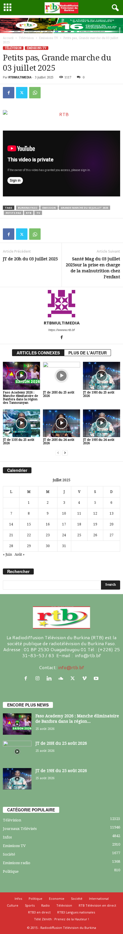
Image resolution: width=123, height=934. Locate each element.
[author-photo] (61, 303)
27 (112, 535)
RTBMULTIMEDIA (19, 77)
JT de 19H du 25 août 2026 (98, 394)
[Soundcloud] (62, 678)
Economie (56, 898)
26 (95, 535)
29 (29, 546)
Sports (30, 905)
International (99, 898)
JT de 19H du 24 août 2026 (98, 441)
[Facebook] (8, 92)
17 (64, 524)
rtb (28, 213)
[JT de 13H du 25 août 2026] (21, 423)
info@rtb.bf (71, 667)
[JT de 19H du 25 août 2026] (101, 375)
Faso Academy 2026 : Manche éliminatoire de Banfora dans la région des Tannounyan (20, 398)
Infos (7, 837)
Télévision (26, 38)
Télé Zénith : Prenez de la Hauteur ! (61, 919)
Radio (45, 905)
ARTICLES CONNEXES (38, 353)
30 (48, 546)
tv (38, 213)
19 (95, 524)
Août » (20, 555)
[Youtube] (97, 678)
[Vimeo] (86, 678)
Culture (12, 905)
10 (64, 513)
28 (11, 546)
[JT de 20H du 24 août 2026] (61, 423)
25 (79, 535)
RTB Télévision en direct (97, 905)
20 (112, 524)
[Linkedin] (50, 678)
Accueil (8, 38)
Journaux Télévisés (20, 829)
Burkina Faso (27, 208)
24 (64, 535)
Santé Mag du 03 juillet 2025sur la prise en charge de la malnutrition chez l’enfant (93, 267)
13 (112, 513)
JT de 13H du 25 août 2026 (18, 441)
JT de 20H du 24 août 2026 (58, 441)
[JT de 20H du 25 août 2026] (61, 375)
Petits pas (13, 213)
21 (11, 535)
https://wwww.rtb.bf (61, 330)
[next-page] (65, 453)
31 (64, 546)
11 (79, 513)
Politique (11, 871)
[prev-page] (58, 453)
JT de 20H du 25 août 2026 (58, 394)
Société (9, 854)
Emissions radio (16, 863)
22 (29, 535)
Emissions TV (48, 38)
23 (48, 535)
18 (79, 524)
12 (95, 513)
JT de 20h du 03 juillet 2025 (30, 258)
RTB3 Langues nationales (76, 912)
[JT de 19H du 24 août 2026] (101, 423)
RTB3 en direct (39, 912)
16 (48, 524)
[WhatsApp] (35, 92)
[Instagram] (39, 678)
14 (11, 524)
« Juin (7, 555)
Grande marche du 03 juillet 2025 (84, 208)
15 (29, 524)
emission (49, 208)
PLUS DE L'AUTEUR (87, 353)
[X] (21, 92)
